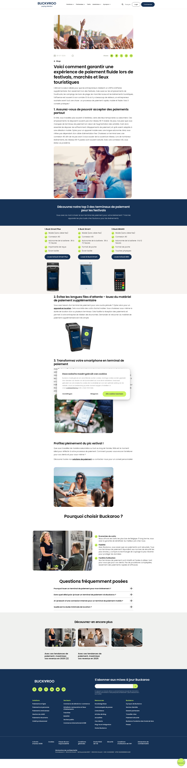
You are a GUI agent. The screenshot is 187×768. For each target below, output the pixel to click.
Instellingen (67, 394)
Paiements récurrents (40, 718)
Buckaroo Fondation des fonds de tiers (140, 721)
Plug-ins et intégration (103, 725)
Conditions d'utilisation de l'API (124, 743)
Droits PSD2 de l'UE (97, 743)
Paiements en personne (40, 707)
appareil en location (62, 308)
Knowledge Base (101, 704)
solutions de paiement (82, 459)
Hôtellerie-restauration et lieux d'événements (75, 708)
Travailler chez (131, 714)
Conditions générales (82, 743)
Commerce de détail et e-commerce (77, 704)
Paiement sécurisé (132, 718)
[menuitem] (71, 4)
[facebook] (116, 55)
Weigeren (94, 394)
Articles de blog (100, 714)
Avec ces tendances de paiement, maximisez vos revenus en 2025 (89, 656)
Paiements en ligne (39, 704)
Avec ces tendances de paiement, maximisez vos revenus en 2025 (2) (57, 656)
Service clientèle (132, 707)
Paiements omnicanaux (40, 711)
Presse (128, 725)
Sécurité (110, 742)
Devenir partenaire (132, 711)
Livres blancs (99, 711)
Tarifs (89, 4)
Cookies (51, 742)
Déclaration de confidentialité (143, 743)
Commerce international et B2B (75, 723)
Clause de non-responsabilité (63, 743)
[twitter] (121, 55)
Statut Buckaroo (101, 728)
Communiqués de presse (103, 707)
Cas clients (99, 721)
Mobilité (66, 716)
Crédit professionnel (39, 721)
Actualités (98, 718)
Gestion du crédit (38, 714)
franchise (67, 713)
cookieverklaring (72, 388)
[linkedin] (111, 55)
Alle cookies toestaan (114, 394)
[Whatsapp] (126, 55)
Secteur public (69, 720)
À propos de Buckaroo (134, 704)
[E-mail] (131, 55)
